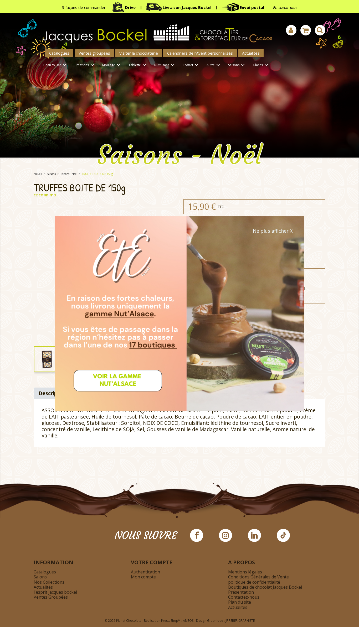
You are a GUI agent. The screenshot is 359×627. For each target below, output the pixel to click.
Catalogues (59, 53)
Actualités (251, 53)
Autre (214, 65)
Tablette (138, 65)
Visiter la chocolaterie (138, 53)
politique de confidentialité (254, 582)
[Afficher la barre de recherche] (320, 30)
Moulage (112, 65)
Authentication (145, 572)
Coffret (191, 65)
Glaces (261, 65)
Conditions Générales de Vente (258, 577)
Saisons (237, 65)
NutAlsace (165, 65)
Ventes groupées (94, 53)
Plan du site (239, 602)
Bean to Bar (55, 65)
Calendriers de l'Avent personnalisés (200, 53)
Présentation (241, 592)
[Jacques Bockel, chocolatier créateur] (154, 30)
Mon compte (143, 577)
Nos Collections (49, 582)
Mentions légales (245, 572)
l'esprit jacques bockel (55, 592)
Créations (84, 65)
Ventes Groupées (51, 597)
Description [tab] (53, 393)
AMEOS (188, 620)
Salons (40, 577)
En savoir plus (285, 7)
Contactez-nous (243, 597)
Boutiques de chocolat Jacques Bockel (265, 587)
